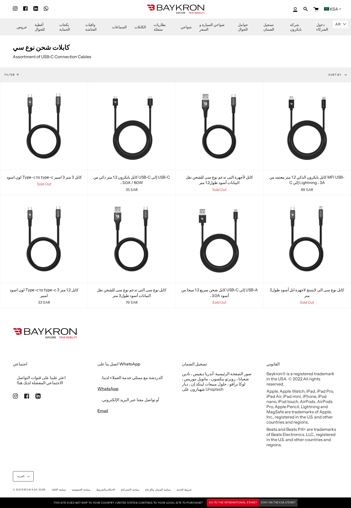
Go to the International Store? (233, 502)
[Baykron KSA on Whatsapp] (46, 8)
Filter (10, 74)
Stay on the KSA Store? (278, 502)
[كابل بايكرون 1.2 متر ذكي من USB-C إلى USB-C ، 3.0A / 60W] (131, 126)
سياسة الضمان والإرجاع (157, 489)
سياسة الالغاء (59, 489)
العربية (21, 476)
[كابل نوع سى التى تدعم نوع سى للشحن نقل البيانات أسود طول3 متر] (131, 239)
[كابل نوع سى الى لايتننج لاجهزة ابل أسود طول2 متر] (307, 239)
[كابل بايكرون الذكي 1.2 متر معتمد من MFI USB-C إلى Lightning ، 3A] (307, 126)
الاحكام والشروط (105, 489)
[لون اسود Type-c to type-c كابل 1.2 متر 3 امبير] (44, 239)
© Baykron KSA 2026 (29, 489)
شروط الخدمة (184, 489)
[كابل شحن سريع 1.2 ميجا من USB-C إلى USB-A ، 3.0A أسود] (219, 239)
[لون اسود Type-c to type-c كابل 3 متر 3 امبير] (44, 126)
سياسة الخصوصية (81, 489)
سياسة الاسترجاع (130, 489)
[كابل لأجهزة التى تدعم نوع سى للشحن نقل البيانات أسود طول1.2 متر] (219, 126)
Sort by (335, 74)
